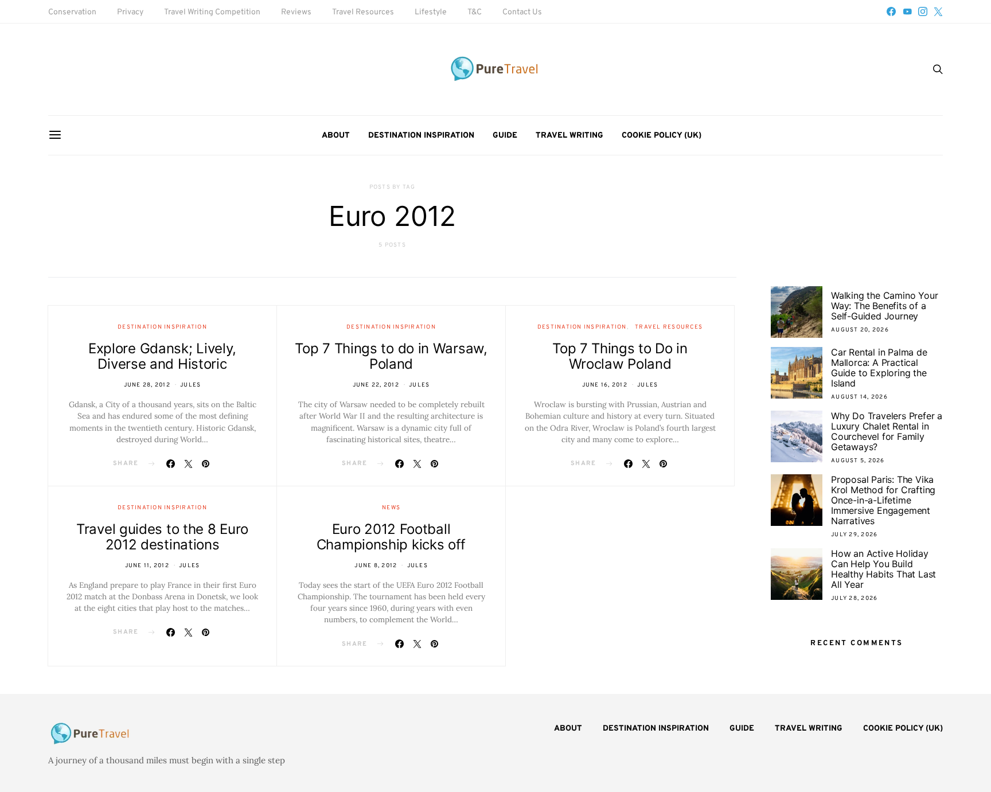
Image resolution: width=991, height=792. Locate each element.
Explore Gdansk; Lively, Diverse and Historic (162, 356)
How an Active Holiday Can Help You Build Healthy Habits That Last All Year (883, 569)
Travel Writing (569, 136)
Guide (505, 136)
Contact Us (522, 12)
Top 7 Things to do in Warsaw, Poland (391, 356)
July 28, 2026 (854, 598)
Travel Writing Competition (212, 12)
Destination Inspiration (421, 136)
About (336, 136)
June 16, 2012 (604, 385)
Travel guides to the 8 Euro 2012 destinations (162, 537)
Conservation (72, 12)
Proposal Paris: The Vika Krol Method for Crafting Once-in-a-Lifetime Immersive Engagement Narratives (883, 500)
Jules (190, 385)
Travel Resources (363, 12)
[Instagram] (922, 11)
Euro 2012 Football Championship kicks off (391, 537)
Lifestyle (431, 12)
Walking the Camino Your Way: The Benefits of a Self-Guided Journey (884, 306)
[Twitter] (938, 11)
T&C (474, 12)
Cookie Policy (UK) (661, 136)
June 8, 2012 (375, 565)
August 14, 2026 (859, 397)
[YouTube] (907, 11)
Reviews (296, 12)
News (391, 508)
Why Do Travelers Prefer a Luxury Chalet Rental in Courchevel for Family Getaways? (886, 431)
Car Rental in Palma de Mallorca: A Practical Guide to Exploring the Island (879, 367)
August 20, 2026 (860, 330)
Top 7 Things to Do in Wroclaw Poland (620, 356)
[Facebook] (891, 11)
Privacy (130, 12)
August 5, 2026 (858, 461)
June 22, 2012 (376, 385)
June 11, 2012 (147, 565)
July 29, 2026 (854, 535)
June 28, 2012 (147, 385)
